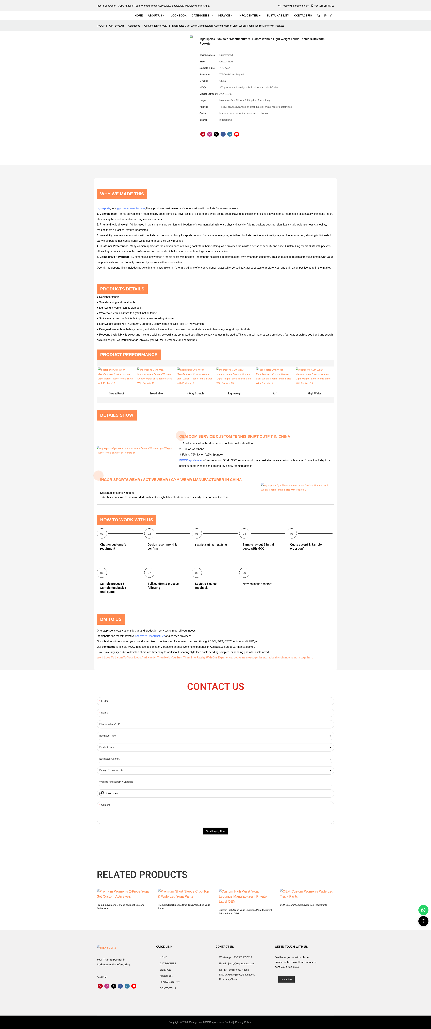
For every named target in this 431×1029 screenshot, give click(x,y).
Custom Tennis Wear (155, 25)
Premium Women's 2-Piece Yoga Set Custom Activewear (120, 906)
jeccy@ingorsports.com (296, 5)
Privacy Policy (243, 1022)
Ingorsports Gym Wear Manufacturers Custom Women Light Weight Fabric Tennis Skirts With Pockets (228, 25)
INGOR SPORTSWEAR (110, 25)
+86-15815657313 (324, 5)
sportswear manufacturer (150, 636)
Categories (134, 25)
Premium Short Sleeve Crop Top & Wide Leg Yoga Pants (184, 906)
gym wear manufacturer (131, 208)
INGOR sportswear (190, 460)
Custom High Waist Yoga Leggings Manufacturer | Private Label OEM (245, 911)
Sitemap (257, 1022)
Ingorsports (103, 208)
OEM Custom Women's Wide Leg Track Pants (303, 905)
